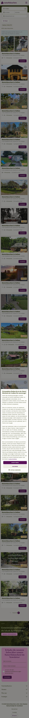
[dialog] (14, 431)
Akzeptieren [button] (15, 462)
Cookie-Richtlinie (12, 459)
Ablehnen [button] (15, 466)
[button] (14, 470)
